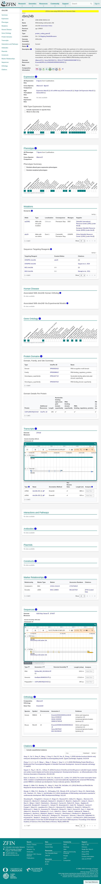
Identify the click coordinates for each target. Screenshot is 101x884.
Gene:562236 (48, 60)
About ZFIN (85, 852)
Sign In (97, 4)
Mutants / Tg (31, 849)
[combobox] (82, 4)
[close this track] (27, 455)
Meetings (66, 847)
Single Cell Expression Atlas (83, 90)
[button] (29, 667)
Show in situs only (33, 112)
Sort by (93, 214)
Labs (64, 858)
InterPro (43, 412)
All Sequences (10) (38, 663)
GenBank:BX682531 (41, 677)
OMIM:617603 (55, 721)
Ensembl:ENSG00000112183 (60, 715)
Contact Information (88, 856)
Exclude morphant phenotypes (37, 170)
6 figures (39, 81)
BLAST (47, 862)
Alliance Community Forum (69, 852)
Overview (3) (28, 663)
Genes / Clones (31, 844)
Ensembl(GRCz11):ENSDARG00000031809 (49, 62)
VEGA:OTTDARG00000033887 (67, 60)
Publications (30, 858)
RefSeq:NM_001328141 (42, 671)
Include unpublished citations (37, 750)
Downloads (48, 844)
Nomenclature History (46, 25)
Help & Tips (85, 844)
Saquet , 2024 (84, 264)
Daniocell (39, 92)
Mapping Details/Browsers (48, 36)
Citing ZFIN (85, 854)
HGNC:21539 (55, 719)
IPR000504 (53, 368)
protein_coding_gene (42, 33)
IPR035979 (53, 382)
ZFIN (38, 432)
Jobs (64, 849)
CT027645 (73, 586)
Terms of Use (94, 870)
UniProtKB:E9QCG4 (31, 412)
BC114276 (73, 590)
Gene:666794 (55, 729)
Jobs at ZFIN (86, 859)
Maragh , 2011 (84, 271)
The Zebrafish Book (51, 853)
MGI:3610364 (55, 731)
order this (89, 230)
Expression (30, 847)
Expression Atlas (41, 90)
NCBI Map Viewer (41, 613)
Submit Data (49, 847)
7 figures (39, 152)
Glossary (84, 847)
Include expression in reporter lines (38, 109)
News (65, 844)
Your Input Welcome (91, 882)
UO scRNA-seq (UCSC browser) (61, 90)
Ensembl (39, 706)
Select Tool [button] (89, 491)
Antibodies (30, 852)
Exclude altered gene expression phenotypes (42, 167)
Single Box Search (87, 849)
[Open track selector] (28, 449)
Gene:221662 (55, 717)
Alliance (37, 60)
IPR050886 (53, 372)
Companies (67, 860)
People (65, 855)
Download (86, 753)
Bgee (45, 85)
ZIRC (46, 855)
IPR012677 (53, 376)
